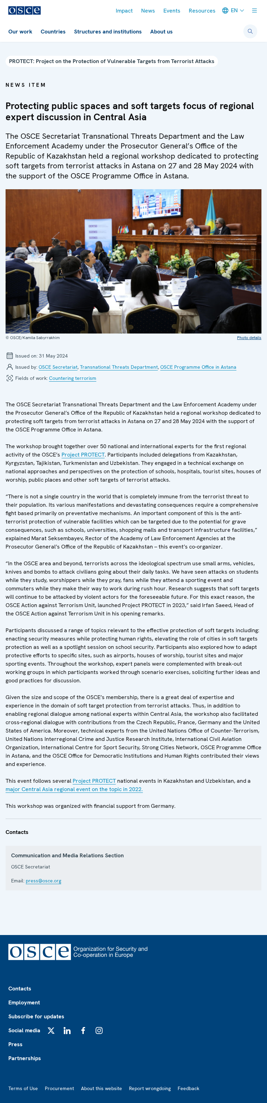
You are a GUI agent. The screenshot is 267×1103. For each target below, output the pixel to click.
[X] (51, 1030)
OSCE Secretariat (58, 367)
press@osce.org (43, 881)
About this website (101, 1088)
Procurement (59, 1088)
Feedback (188, 1088)
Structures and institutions (108, 31)
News (148, 10)
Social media (24, 1030)
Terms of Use (23, 1088)
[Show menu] (254, 10)
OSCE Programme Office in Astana (198, 367)
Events (171, 10)
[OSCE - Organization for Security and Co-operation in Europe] (24, 10)
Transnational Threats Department (119, 367)
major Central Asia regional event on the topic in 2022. (74, 789)
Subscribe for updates (36, 1016)
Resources (202, 10)
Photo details (249, 337)
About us (161, 31)
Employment (24, 1002)
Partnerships (24, 1058)
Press (15, 1044)
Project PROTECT (83, 454)
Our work (20, 31)
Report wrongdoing (150, 1088)
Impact (124, 10)
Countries (53, 31)
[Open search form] (250, 31)
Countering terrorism (72, 378)
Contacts (19, 988)
